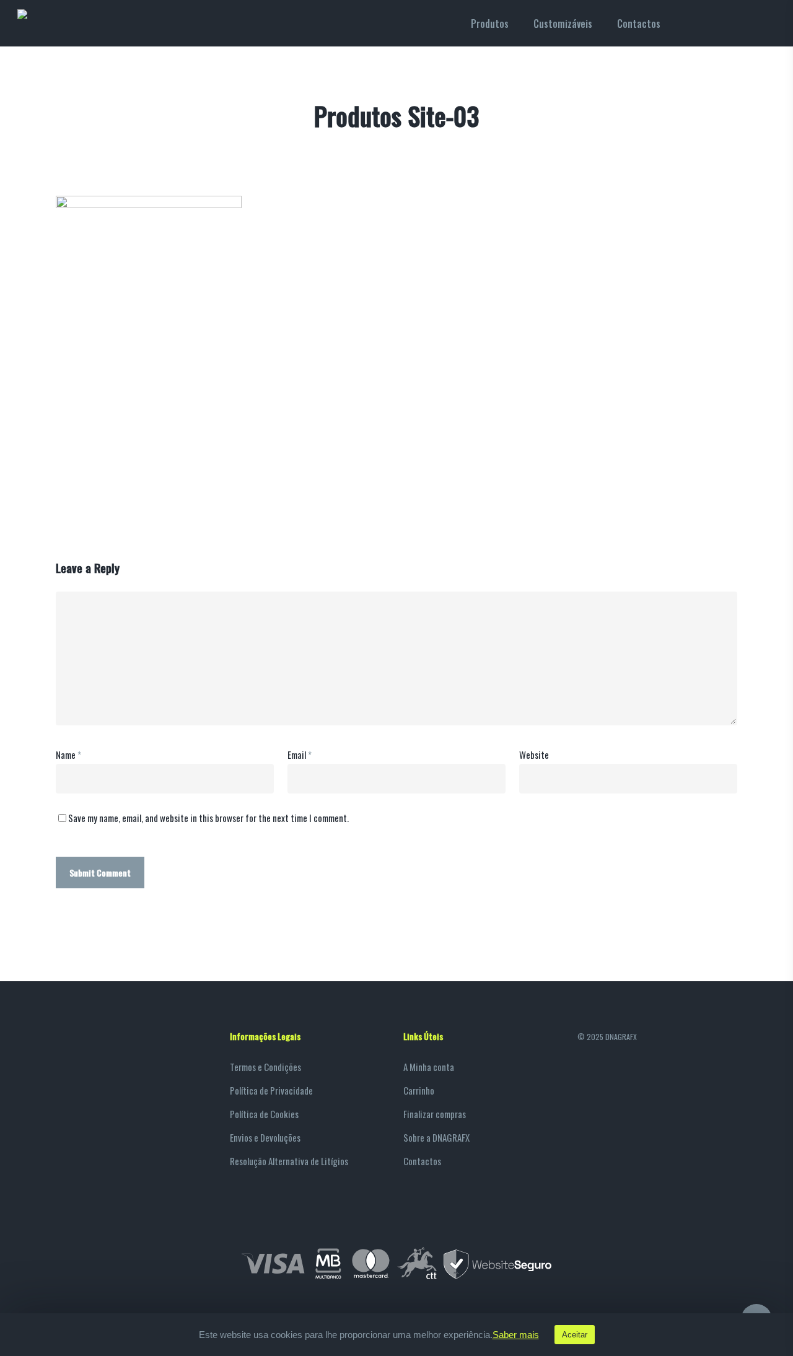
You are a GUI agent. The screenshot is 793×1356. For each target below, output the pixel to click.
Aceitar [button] (574, 1334)
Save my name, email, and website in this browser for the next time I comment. (208, 818)
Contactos (422, 1161)
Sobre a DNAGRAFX (436, 1137)
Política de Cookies (264, 1114)
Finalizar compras (434, 1114)
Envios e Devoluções (265, 1137)
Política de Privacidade (271, 1090)
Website (534, 754)
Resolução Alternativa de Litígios (289, 1161)
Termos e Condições (265, 1067)
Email (299, 754)
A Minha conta (428, 1067)
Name (68, 754)
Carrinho (418, 1090)
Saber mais (516, 1335)
